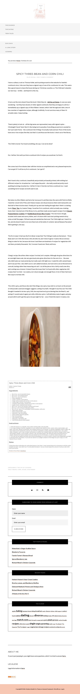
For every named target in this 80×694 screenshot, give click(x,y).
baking (19, 611)
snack (50, 624)
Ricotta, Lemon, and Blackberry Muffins (25, 583)
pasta (42, 620)
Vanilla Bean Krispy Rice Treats (39, 214)
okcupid (34, 620)
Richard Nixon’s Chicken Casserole (23, 590)
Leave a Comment (47, 77)
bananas (25, 611)
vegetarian (31, 469)
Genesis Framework (48, 689)
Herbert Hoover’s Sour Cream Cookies (25, 579)
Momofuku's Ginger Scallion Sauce (24, 548)
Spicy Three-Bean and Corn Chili (40, 74)
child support (58, 611)
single (33, 623)
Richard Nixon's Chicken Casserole (23, 562)
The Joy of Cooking (24, 467)
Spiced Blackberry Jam (19, 559)
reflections (22, 624)
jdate (56, 616)
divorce (38, 615)
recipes (15, 623)
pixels (50, 620)
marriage (14, 620)
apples (14, 611)
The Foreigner (22, 627)
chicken (52, 611)
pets (45, 620)
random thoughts (63, 620)
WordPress (57, 689)
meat (30, 620)
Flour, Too (15, 208)
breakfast (38, 611)
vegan (24, 469)
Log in (62, 689)
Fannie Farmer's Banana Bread (22, 555)
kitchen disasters (62, 615)
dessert (31, 616)
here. (64, 656)
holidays (46, 616)
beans (15, 469)
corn (19, 469)
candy (43, 611)
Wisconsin (62, 627)
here (23, 668)
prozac (55, 620)
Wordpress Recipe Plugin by (17, 450)
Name (14, 509)
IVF (53, 616)
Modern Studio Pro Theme (33, 689)
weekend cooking (54, 627)
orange (38, 620)
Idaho (50, 615)
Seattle (27, 624)
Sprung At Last (40, 11)
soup (54, 624)
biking (33, 611)
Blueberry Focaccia (18, 552)
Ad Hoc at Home (53, 102)
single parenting (42, 624)
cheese (48, 611)
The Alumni (59, 624)
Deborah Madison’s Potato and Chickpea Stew (27, 587)
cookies (17, 616)
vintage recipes (43, 627)
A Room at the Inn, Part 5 (20, 594)
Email (14, 518)
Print (69, 387)
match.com (22, 619)
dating (25, 615)
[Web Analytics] (12, 677)
